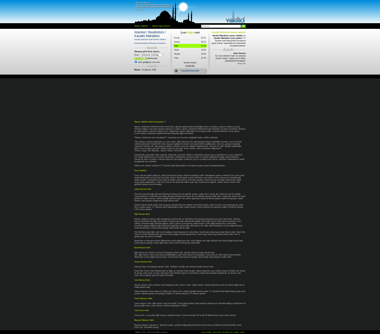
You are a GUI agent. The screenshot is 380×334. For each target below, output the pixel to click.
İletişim (236, 332)
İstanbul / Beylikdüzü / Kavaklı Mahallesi (150, 34)
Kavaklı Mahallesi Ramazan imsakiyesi (150, 43)
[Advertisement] (190, 99)
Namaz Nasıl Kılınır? (161, 26)
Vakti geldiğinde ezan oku (149, 62)
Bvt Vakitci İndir (227, 332)
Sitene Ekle (217, 332)
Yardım (242, 332)
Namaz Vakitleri (141, 26)
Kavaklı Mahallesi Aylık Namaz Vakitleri (150, 39)
